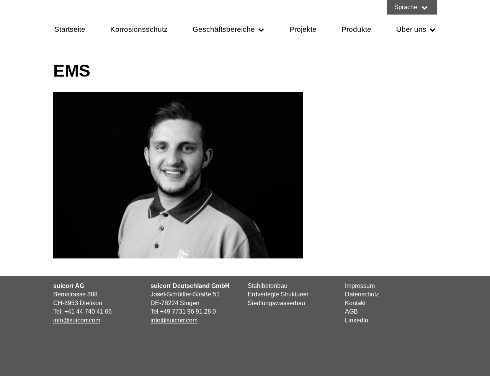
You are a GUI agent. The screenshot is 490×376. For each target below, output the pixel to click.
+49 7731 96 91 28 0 (188, 311)
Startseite (69, 29)
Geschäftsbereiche (224, 29)
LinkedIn (356, 320)
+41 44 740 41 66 (88, 311)
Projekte (303, 29)
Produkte (356, 29)
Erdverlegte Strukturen (278, 294)
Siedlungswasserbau (276, 303)
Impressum (360, 286)
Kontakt (355, 303)
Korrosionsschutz (139, 29)
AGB (351, 311)
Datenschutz (362, 294)
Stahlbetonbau (267, 286)
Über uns (411, 29)
